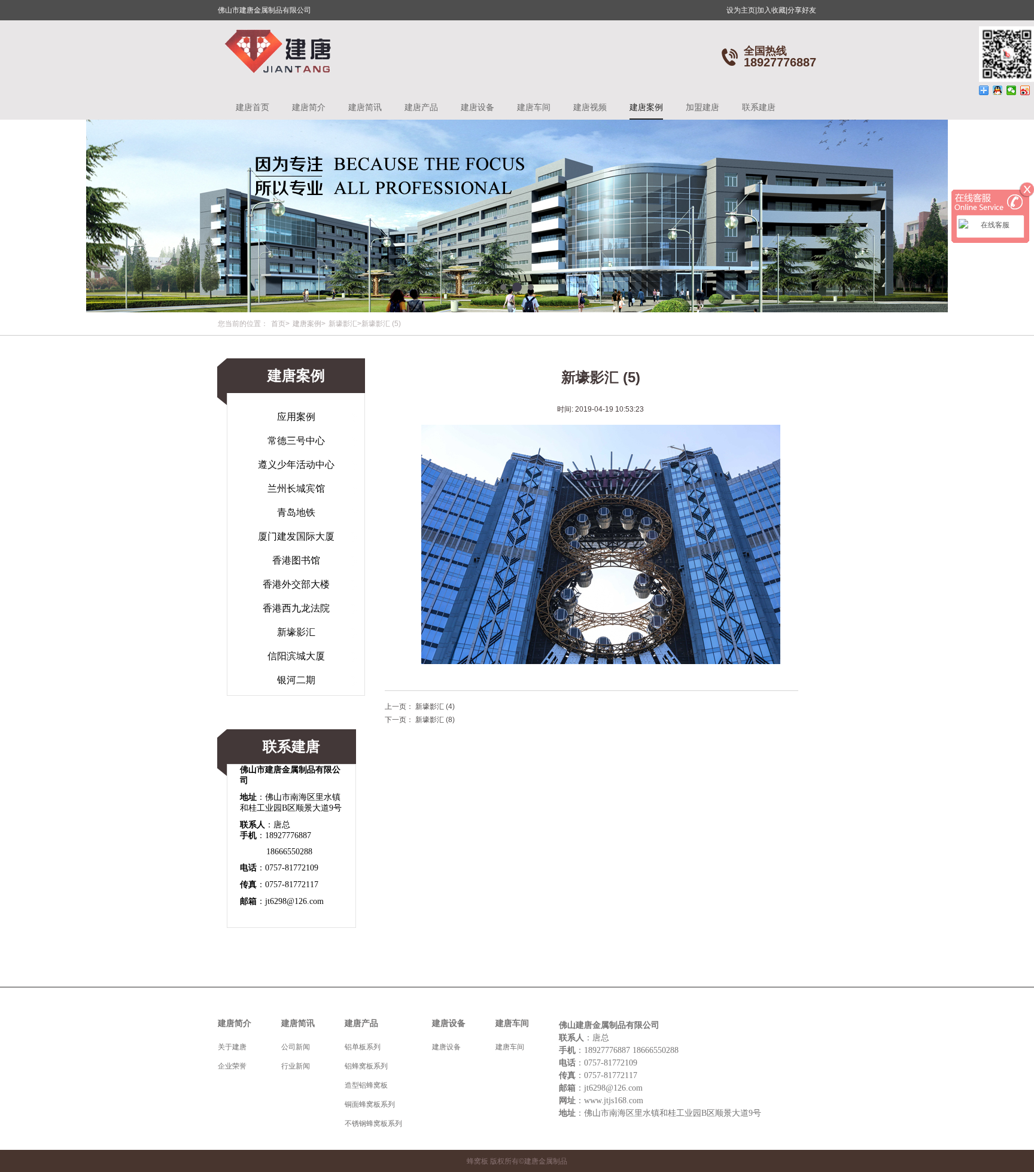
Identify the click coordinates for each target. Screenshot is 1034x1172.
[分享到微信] (1011, 90)
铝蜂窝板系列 (366, 1066)
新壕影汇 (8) (435, 719)
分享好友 (801, 10)
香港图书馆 (296, 560)
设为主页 (741, 10)
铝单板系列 (363, 1047)
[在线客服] (990, 225)
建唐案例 (646, 107)
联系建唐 (759, 107)
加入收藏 (772, 10)
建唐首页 (252, 107)
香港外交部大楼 (296, 584)
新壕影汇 (343, 323)
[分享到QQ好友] (998, 90)
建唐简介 (309, 107)
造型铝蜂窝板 (366, 1085)
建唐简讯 (365, 107)
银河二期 (296, 680)
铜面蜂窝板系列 (370, 1104)
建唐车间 (534, 107)
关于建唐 (232, 1047)
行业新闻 (295, 1066)
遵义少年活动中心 (296, 464)
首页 (278, 323)
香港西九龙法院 (296, 608)
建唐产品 (421, 107)
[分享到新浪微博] (1025, 90)
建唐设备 (477, 107)
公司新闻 (295, 1047)
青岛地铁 (296, 512)
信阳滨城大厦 (296, 656)
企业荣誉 (232, 1066)
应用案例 (296, 417)
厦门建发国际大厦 (296, 536)
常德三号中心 (296, 441)
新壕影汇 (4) (435, 706)
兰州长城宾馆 (296, 488)
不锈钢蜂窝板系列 (373, 1123)
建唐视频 (590, 107)
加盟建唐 (702, 107)
